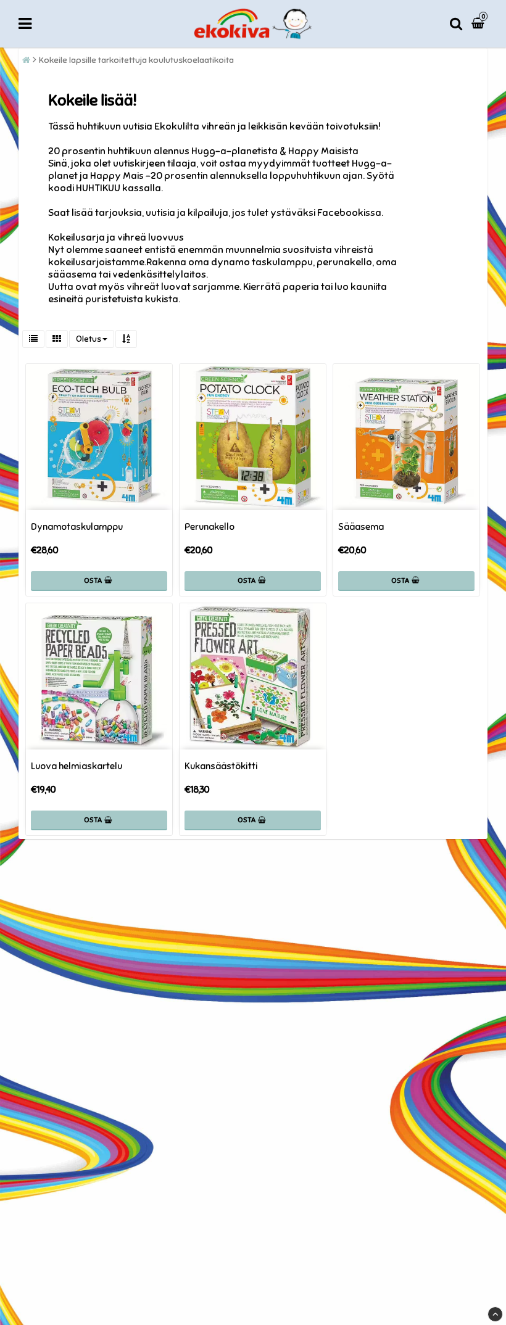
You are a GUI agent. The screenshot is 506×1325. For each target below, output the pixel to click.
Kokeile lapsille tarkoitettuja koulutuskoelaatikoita (136, 60)
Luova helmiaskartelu (76, 766)
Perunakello (209, 526)
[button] (479, 24)
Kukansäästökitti (221, 766)
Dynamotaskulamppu (77, 526)
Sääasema (361, 526)
